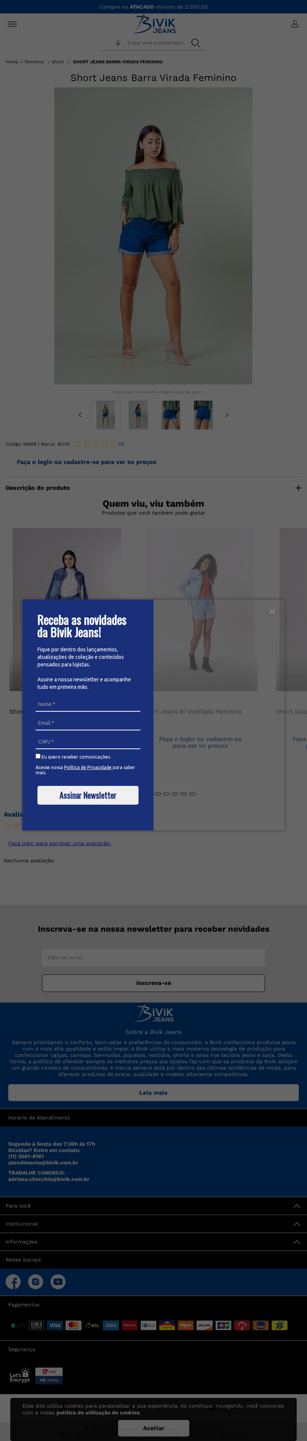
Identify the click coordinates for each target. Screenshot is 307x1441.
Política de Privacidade (88, 767)
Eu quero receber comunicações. (75, 756)
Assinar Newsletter (88, 795)
